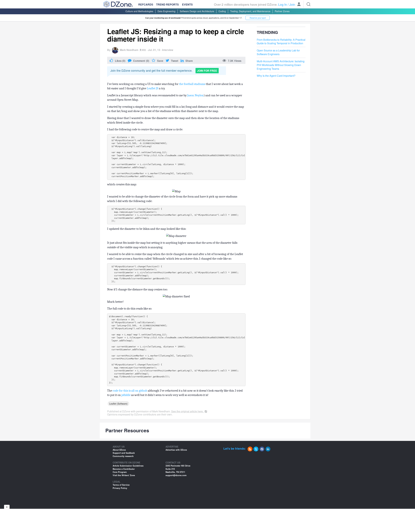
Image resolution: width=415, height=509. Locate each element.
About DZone (119, 449)
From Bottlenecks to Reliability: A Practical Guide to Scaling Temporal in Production (281, 41)
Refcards (145, 4)
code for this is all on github (130, 390)
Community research (123, 456)
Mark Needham (129, 50)
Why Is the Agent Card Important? (276, 76)
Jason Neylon (195, 95)
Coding (222, 11)
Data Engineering (166, 11)
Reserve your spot (258, 17)
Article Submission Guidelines (128, 465)
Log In (282, 4)
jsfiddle (125, 395)
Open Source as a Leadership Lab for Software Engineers (278, 52)
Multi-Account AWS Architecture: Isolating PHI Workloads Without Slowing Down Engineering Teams (280, 65)
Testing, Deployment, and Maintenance (250, 11)
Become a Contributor (124, 468)
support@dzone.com (176, 475)
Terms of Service (121, 484)
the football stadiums (192, 84)
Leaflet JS (152, 88)
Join (292, 4)
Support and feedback (124, 452)
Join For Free (207, 70)
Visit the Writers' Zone (124, 475)
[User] (299, 4)
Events (187, 4)
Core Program (120, 471)
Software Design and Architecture (197, 11)
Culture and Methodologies (139, 11)
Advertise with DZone (176, 449)
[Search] (308, 4)
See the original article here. (187, 411)
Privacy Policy (120, 488)
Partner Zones (282, 11)
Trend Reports (167, 4)
